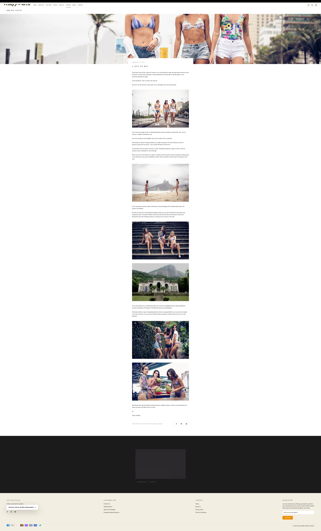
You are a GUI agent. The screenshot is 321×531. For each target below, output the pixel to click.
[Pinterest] (15, 512)
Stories (68, 5)
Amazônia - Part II (147, 480)
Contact (80, 5)
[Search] (312, 5)
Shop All (61, 5)
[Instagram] (11, 512)
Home (35, 5)
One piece (41, 5)
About (74, 5)
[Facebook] (7, 512)
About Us (198, 506)
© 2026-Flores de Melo (299, 525)
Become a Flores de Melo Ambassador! (21, 507)
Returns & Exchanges (109, 509)
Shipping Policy (108, 506)
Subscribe (287, 517)
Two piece (49, 5)
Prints (55, 5)
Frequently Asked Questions (111, 512)
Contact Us (107, 504)
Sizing (197, 504)
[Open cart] (316, 5)
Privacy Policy (199, 509)
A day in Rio (18, 10)
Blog (12, 10)
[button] (35, 507)
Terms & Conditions (200, 512)
